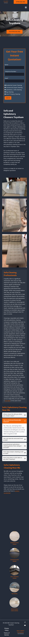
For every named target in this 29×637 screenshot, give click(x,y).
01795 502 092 (20, 2)
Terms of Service (7, 634)
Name (7, 64)
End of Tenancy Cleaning (13, 94)
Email (7, 78)
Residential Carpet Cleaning (14, 85)
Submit (8, 98)
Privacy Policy (6, 629)
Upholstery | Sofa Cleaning (14, 89)
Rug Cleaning (9, 92)
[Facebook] (25, 622)
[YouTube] (25, 625)
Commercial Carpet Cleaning (14, 87)
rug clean (7, 400)
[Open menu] (25, 7)
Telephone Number (11, 71)
